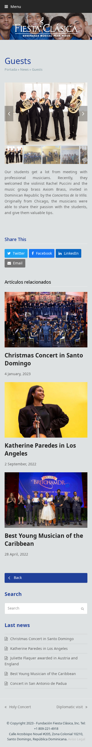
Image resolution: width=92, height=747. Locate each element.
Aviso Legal (76, 739)
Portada (11, 69)
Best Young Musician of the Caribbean (43, 673)
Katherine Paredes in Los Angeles (39, 648)
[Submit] (82, 608)
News (24, 69)
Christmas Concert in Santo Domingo (42, 638)
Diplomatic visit (69, 707)
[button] (13, 6)
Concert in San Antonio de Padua (38, 683)
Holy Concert (18, 707)
